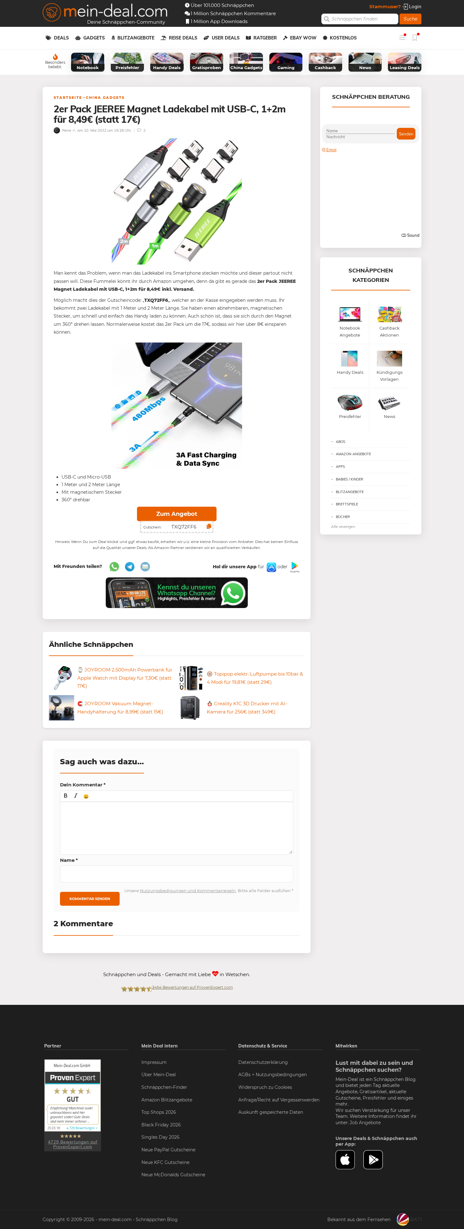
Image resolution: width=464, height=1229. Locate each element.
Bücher (343, 517)
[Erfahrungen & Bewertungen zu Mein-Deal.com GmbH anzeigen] (72, 1105)
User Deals (226, 38)
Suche (410, 19)
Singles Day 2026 (160, 1137)
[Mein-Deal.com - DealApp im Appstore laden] (349, 1160)
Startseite (68, 97)
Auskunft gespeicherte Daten (270, 1112)
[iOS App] (270, 567)
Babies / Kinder (349, 479)
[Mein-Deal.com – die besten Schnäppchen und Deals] (105, 13)
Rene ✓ (68, 130)
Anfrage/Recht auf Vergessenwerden (278, 1100)
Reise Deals (183, 38)
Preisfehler (374, 1098)
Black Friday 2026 (161, 1125)
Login (414, 6)
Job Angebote (365, 1122)
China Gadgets (105, 97)
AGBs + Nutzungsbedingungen (272, 1074)
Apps (340, 466)
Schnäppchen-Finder (164, 1087)
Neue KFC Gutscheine (165, 1162)
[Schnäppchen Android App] (294, 567)
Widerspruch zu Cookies (265, 1087)
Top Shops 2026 (158, 1112)
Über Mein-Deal (158, 1074)
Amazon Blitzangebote (166, 1100)
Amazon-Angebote (353, 454)
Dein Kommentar (83, 785)
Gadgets (94, 38)
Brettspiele (347, 504)
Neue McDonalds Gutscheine (173, 1175)
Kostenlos (343, 38)
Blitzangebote (135, 38)
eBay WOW (303, 38)
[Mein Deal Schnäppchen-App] (377, 1160)
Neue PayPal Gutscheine (168, 1150)
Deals (61, 38)
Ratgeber (265, 38)
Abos (340, 441)
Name (69, 860)
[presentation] (65, 796)
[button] (65, 796)
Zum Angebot (176, 513)
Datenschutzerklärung (263, 1062)
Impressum (154, 1062)
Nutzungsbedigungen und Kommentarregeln (188, 890)
